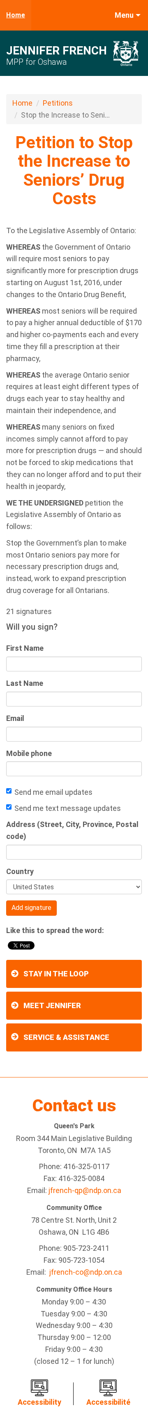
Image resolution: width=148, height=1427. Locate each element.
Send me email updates (53, 792)
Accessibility (39, 1402)
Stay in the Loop (56, 973)
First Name (25, 648)
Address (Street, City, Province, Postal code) (72, 830)
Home (15, 15)
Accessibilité (108, 1402)
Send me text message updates (67, 808)
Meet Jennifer (52, 1005)
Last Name (24, 683)
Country (20, 871)
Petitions (58, 103)
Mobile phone (29, 753)
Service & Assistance (66, 1037)
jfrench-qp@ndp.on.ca (85, 1190)
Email (15, 718)
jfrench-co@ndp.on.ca (85, 1272)
